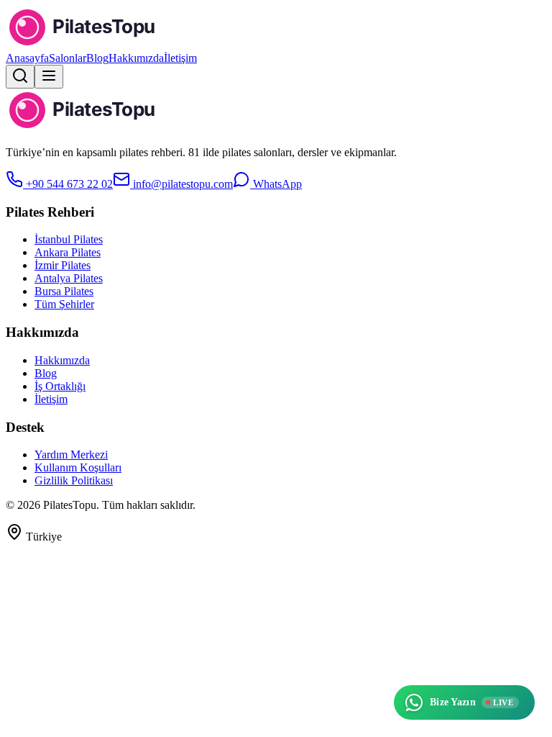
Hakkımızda (136, 58)
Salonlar (67, 58)
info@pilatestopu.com (181, 184)
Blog (97, 58)
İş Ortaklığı (60, 386)
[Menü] (48, 77)
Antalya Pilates (68, 278)
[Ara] (20, 77)
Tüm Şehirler (64, 304)
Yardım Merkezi (71, 454)
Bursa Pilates (63, 291)
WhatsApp (276, 184)
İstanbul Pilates (68, 239)
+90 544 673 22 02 (68, 184)
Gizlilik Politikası (73, 480)
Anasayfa (27, 58)
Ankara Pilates (67, 252)
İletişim (180, 58)
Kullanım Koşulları (77, 467)
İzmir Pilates (62, 265)
